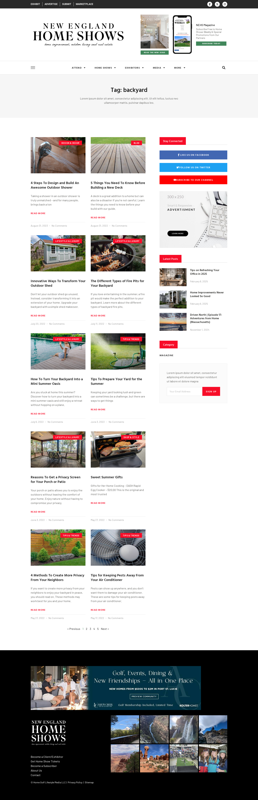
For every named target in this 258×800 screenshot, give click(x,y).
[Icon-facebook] (209, 4)
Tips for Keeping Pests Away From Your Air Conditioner (117, 577)
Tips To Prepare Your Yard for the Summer (116, 381)
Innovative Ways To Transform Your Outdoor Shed (58, 283)
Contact (36, 775)
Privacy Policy (75, 782)
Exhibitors (132, 67)
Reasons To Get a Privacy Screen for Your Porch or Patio (55, 479)
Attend (77, 67)
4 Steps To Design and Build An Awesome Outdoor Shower (55, 185)
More (177, 67)
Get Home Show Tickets (45, 761)
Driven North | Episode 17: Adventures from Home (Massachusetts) (206, 318)
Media (157, 67)
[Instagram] (224, 4)
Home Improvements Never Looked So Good (207, 294)
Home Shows (103, 67)
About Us (36, 770)
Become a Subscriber (44, 765)
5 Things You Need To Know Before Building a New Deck (118, 185)
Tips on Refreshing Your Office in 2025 (204, 272)
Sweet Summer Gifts (107, 477)
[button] (224, 67)
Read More (38, 213)
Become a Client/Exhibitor (47, 756)
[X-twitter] (217, 4)
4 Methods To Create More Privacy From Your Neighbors (57, 577)
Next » (105, 628)
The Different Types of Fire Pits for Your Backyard (117, 283)
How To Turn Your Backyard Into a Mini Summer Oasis (57, 381)
